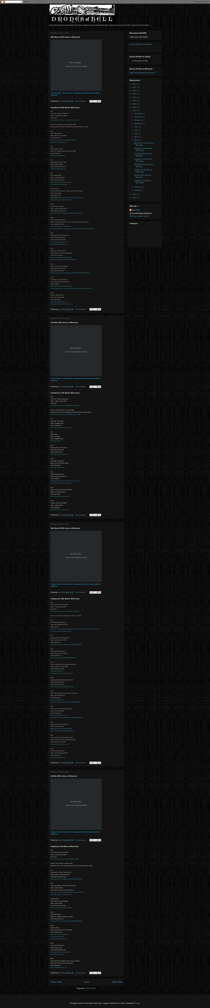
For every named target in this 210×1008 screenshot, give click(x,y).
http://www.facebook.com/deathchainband (61, 427)
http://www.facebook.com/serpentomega (61, 483)
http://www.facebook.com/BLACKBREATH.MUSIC (63, 657)
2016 (134, 101)
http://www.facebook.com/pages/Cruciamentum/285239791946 (67, 879)
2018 (134, 94)
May (136, 133)
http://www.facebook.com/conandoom (60, 952)
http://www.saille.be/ (56, 441)
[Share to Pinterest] (100, 101)
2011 (134, 198)
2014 (134, 107)
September (138, 123)
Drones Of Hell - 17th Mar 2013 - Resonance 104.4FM (69, 378)
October (137, 120)
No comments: (81, 101)
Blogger (137, 1003)
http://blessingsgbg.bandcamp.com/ (60, 454)
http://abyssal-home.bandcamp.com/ (60, 744)
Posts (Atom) (91, 988)
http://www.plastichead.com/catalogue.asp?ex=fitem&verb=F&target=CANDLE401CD (72, 228)
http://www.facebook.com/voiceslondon (61, 226)
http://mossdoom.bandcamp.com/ (59, 184)
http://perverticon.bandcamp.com (59, 715)
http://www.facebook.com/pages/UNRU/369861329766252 (65, 702)
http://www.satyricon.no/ (57, 671)
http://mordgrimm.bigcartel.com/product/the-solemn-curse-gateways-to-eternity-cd (71, 288)
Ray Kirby (136, 210)
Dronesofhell (94, 93)
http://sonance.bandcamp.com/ (58, 301)
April (136, 137)
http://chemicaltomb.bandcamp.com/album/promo (70, 197)
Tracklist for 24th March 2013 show (65, 108)
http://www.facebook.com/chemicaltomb (61, 199)
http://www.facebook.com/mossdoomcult (61, 182)
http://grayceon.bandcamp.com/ (59, 938)
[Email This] (90, 101)
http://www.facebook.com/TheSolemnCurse (62, 286)
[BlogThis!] (93, 101)
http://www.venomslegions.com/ (59, 142)
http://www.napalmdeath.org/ (58, 155)
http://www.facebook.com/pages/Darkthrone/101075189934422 (67, 921)
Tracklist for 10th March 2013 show (65, 599)
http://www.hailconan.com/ (57, 954)
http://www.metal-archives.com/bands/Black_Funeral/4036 (65, 414)
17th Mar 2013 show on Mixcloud (64, 322)
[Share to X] (95, 101)
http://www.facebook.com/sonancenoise (61, 304)
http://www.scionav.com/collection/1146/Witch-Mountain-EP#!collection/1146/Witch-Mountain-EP (75, 629)
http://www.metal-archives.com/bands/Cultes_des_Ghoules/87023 (67, 892)
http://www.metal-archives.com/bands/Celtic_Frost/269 (65, 120)
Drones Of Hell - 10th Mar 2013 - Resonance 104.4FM (69, 584)
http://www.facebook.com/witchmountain (61, 631)
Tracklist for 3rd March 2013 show (65, 846)
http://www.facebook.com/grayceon (60, 934)
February (138, 187)
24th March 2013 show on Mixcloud (65, 37)
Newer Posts (56, 982)
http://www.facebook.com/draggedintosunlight (62, 686)
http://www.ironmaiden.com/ (58, 467)
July (136, 127)
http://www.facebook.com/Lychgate (60, 509)
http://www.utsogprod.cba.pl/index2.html (61, 894)
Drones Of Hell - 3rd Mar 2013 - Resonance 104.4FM (69, 832)
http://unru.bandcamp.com (57, 699)
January (137, 190)
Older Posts (117, 982)
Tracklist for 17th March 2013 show (65, 393)
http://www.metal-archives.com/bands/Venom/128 (63, 140)
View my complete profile (139, 216)
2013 (134, 111)
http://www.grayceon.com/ (57, 936)
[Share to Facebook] (97, 101)
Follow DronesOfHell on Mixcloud (142, 73)
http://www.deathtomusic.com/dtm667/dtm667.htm (63, 259)
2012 (134, 194)
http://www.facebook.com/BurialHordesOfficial (62, 730)
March (137, 140)
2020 (134, 91)
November (138, 117)
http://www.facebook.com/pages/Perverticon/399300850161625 (67, 717)
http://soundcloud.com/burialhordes (63, 728)
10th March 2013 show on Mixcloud (65, 528)
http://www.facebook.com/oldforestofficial (61, 257)
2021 (134, 87)
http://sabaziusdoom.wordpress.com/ (60, 496)
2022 (134, 84)
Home (86, 982)
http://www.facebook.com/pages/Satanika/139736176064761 (66, 644)
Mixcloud (54, 95)
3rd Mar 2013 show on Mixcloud (64, 776)
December (138, 113)
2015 (134, 104)
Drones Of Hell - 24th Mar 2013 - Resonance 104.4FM (69, 93)
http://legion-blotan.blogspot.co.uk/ (59, 244)
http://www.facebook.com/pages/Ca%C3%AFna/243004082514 (67, 213)
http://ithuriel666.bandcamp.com (59, 967)
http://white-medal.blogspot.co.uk (59, 242)
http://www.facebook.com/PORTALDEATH (61, 907)
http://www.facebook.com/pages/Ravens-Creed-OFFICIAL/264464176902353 (70, 273)
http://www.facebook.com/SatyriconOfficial (61, 673)
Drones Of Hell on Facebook (140, 44)
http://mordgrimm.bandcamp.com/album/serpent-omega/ (65, 481)
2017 (134, 97)
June (136, 130)
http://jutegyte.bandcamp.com (58, 757)
